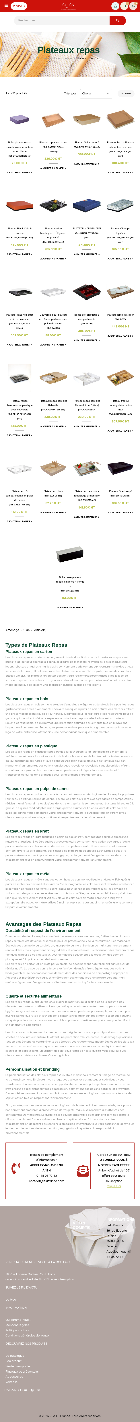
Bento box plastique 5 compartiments (86, 319)
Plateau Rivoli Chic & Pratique (20, 232)
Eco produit (13, 1361)
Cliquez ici (114, 1186)
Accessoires (14, 1377)
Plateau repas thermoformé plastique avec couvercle (20, 409)
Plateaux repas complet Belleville (53, 405)
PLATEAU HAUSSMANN (87, 232)
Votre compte (81, 1225)
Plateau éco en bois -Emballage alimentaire (87, 495)
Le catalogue (14, 1356)
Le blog (10, 1299)
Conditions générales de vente (27, 1335)
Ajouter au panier (18, 173)
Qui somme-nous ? (18, 1320)
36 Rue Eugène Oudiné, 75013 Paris (30, 1274)
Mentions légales (17, 1325)
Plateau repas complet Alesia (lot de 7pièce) (87, 405)
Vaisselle (11, 1382)
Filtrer (126, 94)
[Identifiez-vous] (115, 6)
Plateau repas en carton (53, 146)
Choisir (96, 93)
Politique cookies (17, 1330)
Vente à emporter (18, 1366)
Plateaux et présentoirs (22, 1371)
